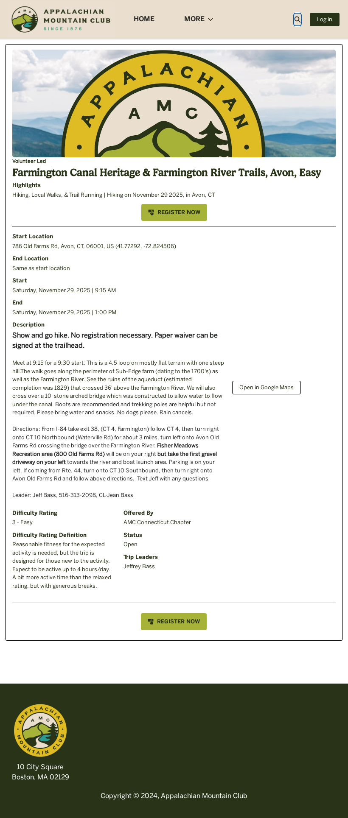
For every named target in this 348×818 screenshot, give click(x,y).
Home (144, 19)
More (194, 19)
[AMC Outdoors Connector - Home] (61, 19)
